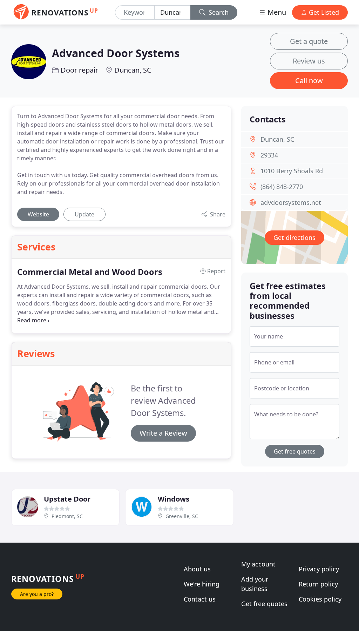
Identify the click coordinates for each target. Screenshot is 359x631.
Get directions (294, 237)
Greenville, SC (181, 516)
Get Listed (323, 12)
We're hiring (201, 584)
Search (218, 12)
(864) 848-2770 (281, 186)
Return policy (318, 584)
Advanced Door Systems (116, 53)
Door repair (79, 70)
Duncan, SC (132, 70)
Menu (276, 12)
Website (38, 214)
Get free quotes (295, 451)
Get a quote (309, 41)
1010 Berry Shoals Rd (291, 171)
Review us (309, 61)
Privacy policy (319, 569)
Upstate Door (67, 499)
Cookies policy (320, 599)
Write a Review (163, 433)
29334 (269, 155)
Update (84, 214)
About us (197, 569)
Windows (173, 499)
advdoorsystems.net (290, 202)
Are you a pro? (37, 594)
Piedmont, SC (67, 516)
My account (258, 564)
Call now (309, 80)
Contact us (200, 599)
